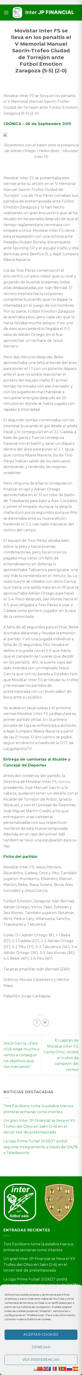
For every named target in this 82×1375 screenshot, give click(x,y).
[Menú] (6, 12)
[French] (52, 1368)
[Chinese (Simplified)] (40, 1368)
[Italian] (58, 1368)
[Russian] (70, 1368)
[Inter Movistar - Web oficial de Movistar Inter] (43, 12)
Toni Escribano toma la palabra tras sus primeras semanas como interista (38, 1109)
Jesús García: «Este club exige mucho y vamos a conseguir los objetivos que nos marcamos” (21, 1055)
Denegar (41, 1347)
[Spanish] (76, 1368)
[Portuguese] (64, 1368)
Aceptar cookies (41, 1334)
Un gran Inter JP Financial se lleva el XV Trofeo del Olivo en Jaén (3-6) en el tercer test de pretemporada (39, 1126)
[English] (46, 1368)
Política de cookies (39, 1319)
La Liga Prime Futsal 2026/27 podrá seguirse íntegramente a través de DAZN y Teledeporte (40, 1147)
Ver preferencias (41, 1359)
